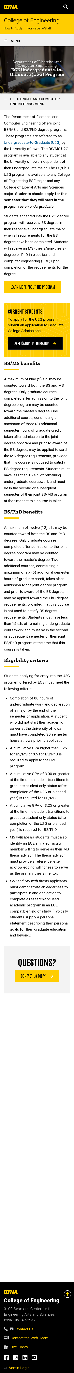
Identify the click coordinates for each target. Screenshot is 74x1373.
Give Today (19, 1347)
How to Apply (13, 28)
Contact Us (24, 1329)
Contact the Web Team (29, 1338)
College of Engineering (31, 20)
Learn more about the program (32, 286)
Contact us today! (34, 975)
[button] (65, 7)
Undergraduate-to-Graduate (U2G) (32, 142)
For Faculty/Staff (39, 28)
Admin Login (18, 1368)
